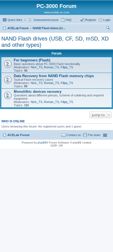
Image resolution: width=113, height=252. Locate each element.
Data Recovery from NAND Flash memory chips (54, 76)
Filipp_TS (67, 67)
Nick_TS (36, 67)
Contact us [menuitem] (73, 135)
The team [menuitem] (94, 135)
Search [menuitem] (108, 28)
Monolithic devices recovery (37, 92)
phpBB (42, 142)
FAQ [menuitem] (69, 19)
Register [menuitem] (90, 19)
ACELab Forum (18, 28)
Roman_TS (51, 67)
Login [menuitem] (106, 19)
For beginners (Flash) (32, 60)
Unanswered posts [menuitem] (46, 19)
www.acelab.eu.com (56, 12)
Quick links (15, 19)
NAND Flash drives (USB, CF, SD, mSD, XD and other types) (49, 28)
